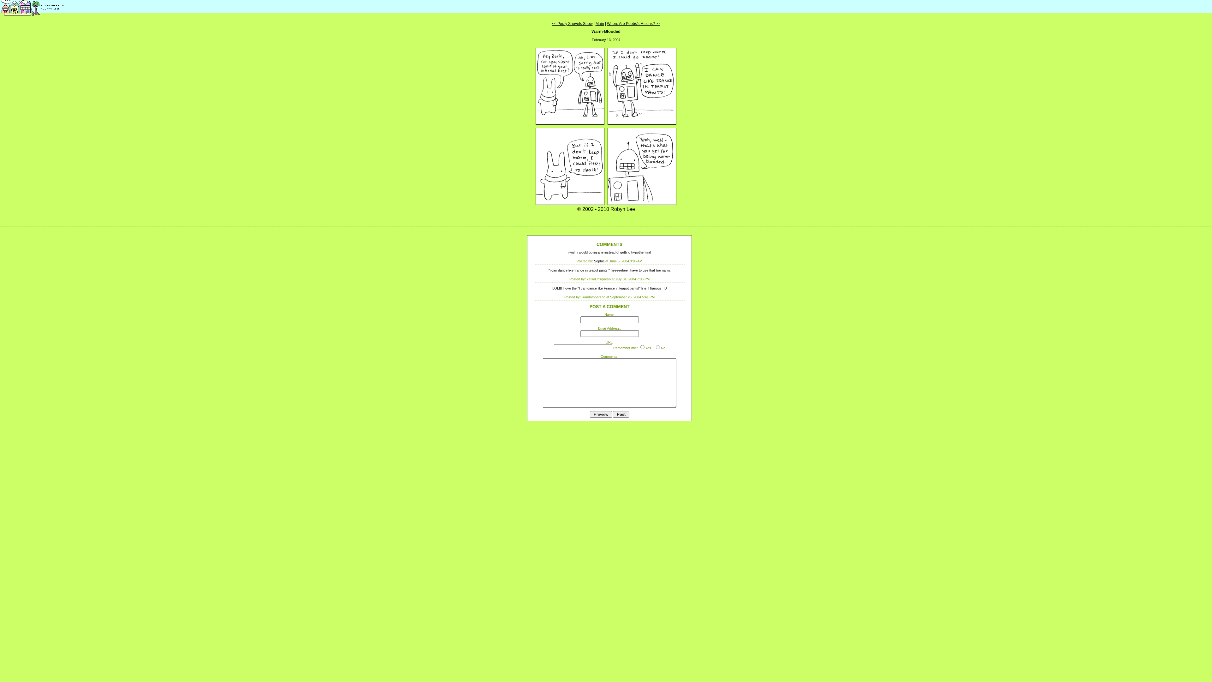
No (663, 348)
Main (600, 23)
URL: (610, 342)
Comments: (609, 356)
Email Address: (609, 328)
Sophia (599, 261)
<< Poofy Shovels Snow (572, 23)
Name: (609, 314)
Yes (648, 348)
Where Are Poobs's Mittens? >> (633, 23)
